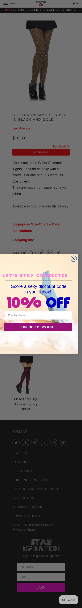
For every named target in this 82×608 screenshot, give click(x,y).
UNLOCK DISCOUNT (38, 327)
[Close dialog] (74, 259)
